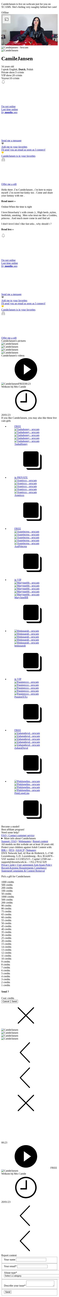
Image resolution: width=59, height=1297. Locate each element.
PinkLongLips (21, 793)
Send (14, 1001)
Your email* (10, 1266)
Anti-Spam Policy (43, 865)
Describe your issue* (15, 1285)
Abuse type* (10, 1272)
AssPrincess (20, 546)
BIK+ (4, 850)
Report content (40, 841)
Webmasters (25, 841)
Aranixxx (19, 495)
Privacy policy (9, 865)
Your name (10, 1259)
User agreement (25, 865)
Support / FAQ (9, 841)
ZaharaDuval (21, 748)
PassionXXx (21, 696)
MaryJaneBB (21, 597)
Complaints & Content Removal (28, 870)
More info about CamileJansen (20, 838)
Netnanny (31, 850)
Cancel (6, 1001)
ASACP (20, 850)
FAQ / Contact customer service (17, 835)
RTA (11, 850)
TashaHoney (21, 444)
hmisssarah (20, 645)
